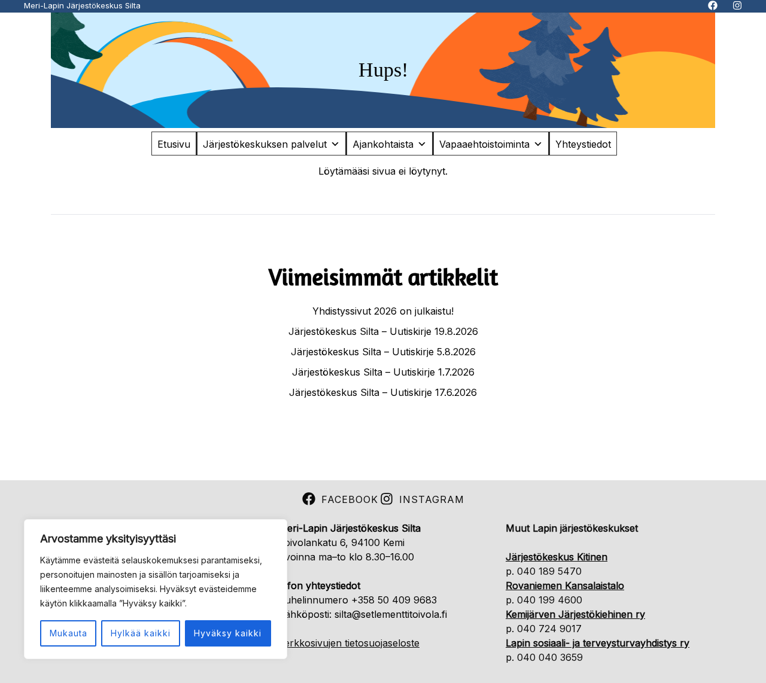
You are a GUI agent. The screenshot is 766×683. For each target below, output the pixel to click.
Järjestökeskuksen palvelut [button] (265, 144)
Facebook (349, 499)
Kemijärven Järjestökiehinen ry (575, 614)
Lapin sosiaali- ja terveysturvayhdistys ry (597, 643)
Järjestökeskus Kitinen (556, 557)
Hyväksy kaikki (228, 633)
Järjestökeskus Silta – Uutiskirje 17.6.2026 (383, 392)
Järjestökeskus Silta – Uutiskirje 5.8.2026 (383, 352)
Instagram (431, 499)
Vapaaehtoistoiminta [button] (484, 144)
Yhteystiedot (583, 144)
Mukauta (68, 633)
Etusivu (173, 144)
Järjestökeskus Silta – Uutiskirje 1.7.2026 (383, 372)
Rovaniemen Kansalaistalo (565, 585)
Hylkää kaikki (141, 633)
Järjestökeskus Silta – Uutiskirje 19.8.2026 (383, 331)
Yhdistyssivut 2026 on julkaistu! (383, 311)
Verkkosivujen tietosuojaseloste (349, 643)
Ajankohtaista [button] (383, 144)
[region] (155, 589)
